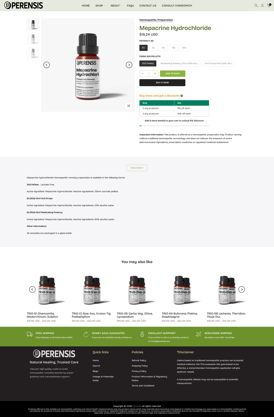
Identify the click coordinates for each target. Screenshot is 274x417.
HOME (86, 5)
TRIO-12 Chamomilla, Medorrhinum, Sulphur (42, 315)
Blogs (95, 371)
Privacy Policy (139, 371)
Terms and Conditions (143, 385)
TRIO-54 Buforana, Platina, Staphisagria (179, 315)
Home (96, 360)
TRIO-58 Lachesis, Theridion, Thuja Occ (226, 315)
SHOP (99, 5)
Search (96, 365)
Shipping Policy (140, 365)
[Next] (129, 65)
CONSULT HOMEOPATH (177, 5)
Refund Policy (139, 360)
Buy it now (162, 82)
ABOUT (115, 5)
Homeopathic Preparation (156, 20)
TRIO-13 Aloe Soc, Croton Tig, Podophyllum (91, 315)
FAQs (130, 5)
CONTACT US (147, 5)
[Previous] (46, 65)
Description (137, 167)
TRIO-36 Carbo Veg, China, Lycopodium (135, 315)
